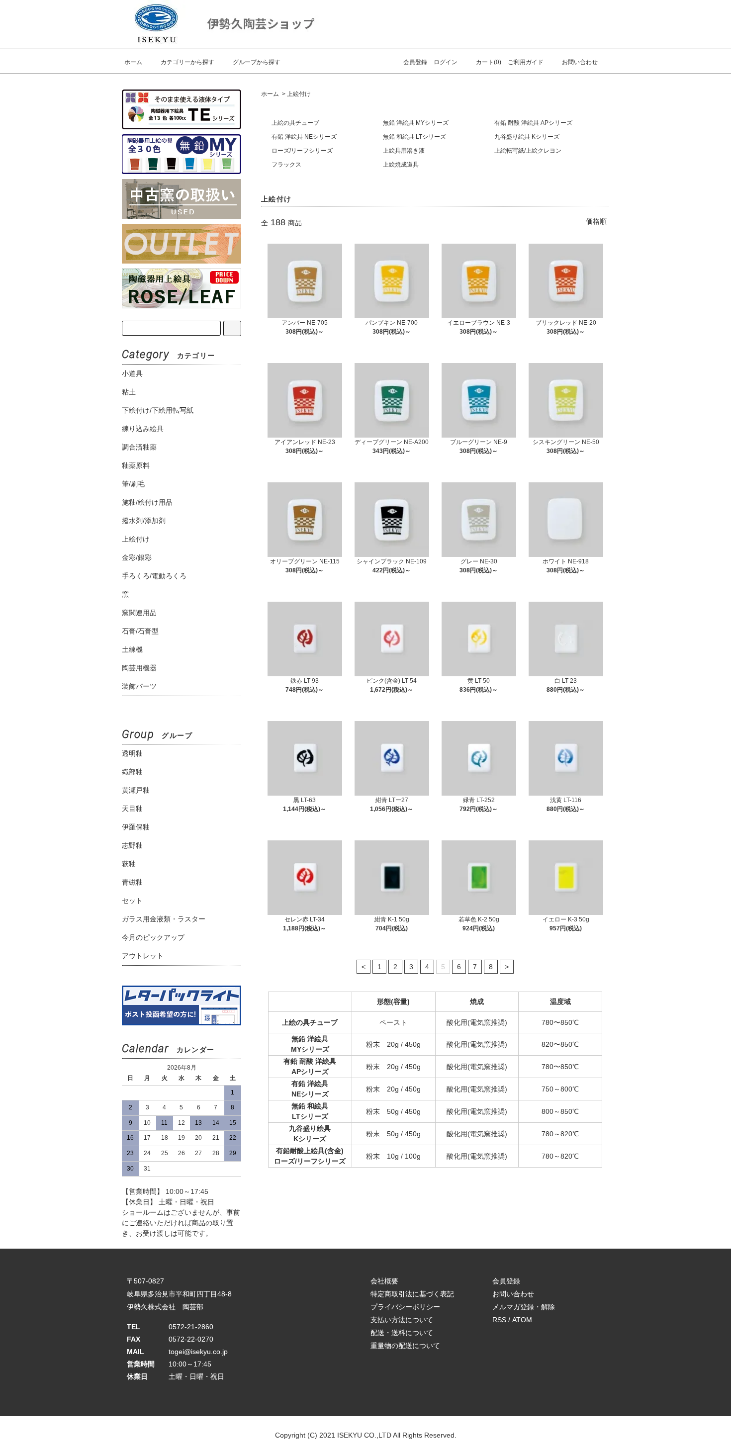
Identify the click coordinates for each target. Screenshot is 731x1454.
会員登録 (415, 62)
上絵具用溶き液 (404, 150)
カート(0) (488, 62)
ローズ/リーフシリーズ (302, 150)
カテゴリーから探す (187, 62)
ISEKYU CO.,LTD (364, 1435)
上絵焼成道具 (401, 164)
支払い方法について (401, 1320)
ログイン (445, 62)
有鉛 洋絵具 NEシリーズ (304, 136)
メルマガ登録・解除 (523, 1307)
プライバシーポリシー (405, 1307)
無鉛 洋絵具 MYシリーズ (416, 122)
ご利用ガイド (526, 62)
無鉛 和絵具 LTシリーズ (414, 136)
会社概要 (384, 1281)
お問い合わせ (580, 62)
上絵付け (299, 94)
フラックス (286, 164)
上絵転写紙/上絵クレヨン (527, 150)
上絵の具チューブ (295, 122)
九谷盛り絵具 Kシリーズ (526, 136)
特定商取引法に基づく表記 (412, 1294)
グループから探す (256, 62)
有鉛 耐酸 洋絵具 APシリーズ (533, 122)
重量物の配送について (405, 1346)
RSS (499, 1320)
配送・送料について (401, 1333)
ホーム (133, 62)
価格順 (596, 221)
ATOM (522, 1320)
